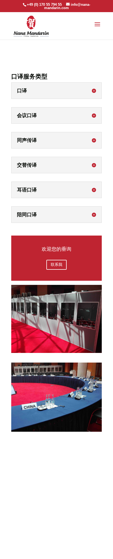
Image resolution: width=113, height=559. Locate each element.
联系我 (56, 264)
